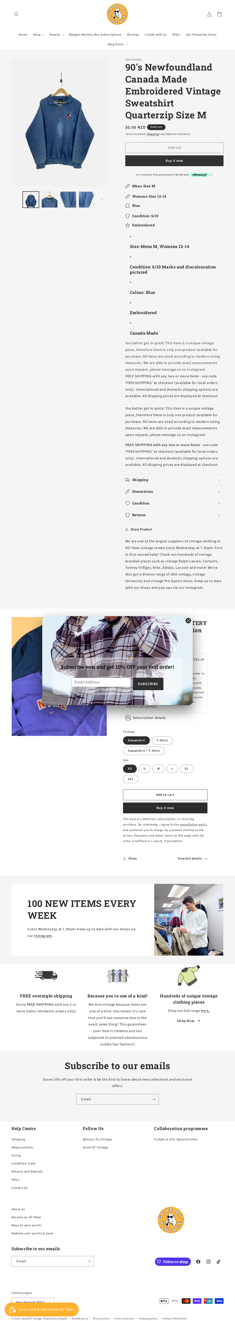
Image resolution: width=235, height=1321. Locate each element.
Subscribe (148, 683)
